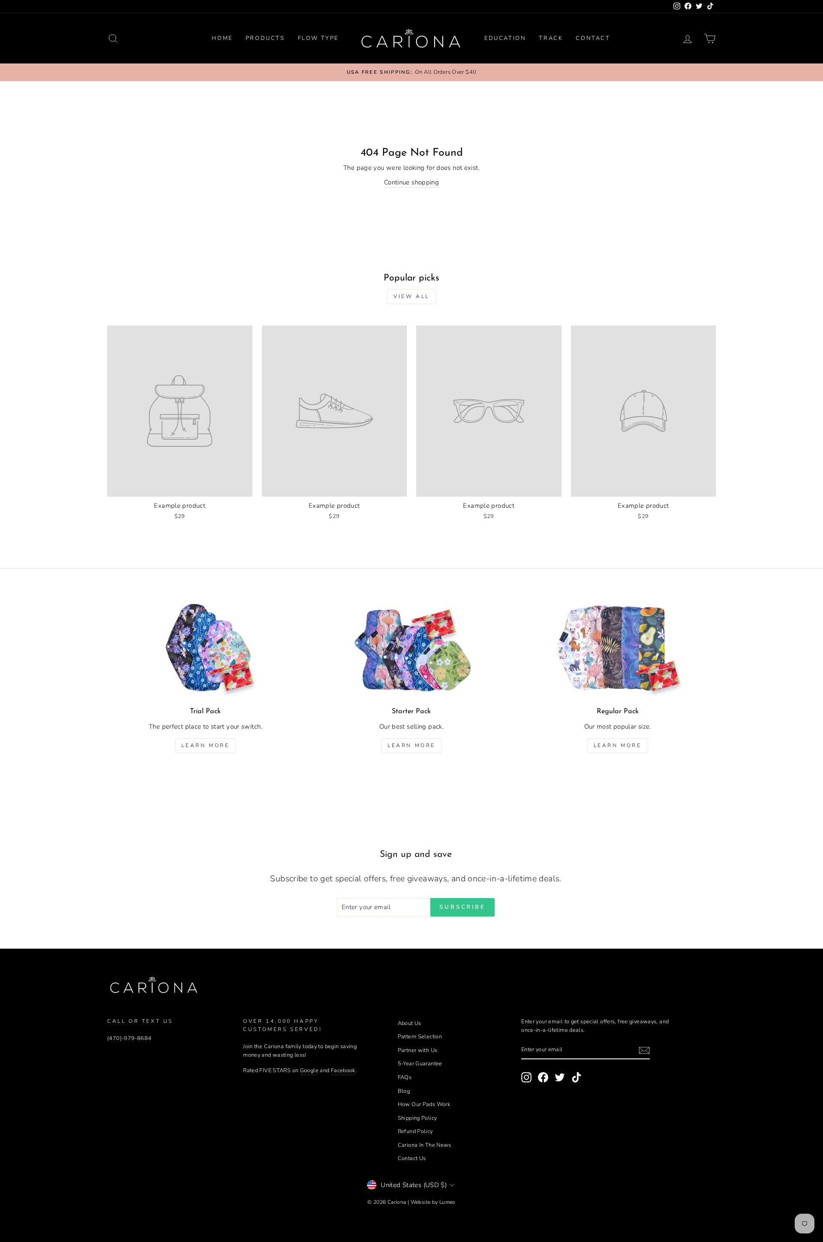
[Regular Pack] (617, 650)
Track (551, 38)
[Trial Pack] (205, 650)
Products (265, 38)
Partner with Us (418, 1050)
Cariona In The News (424, 1145)
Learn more (205, 745)
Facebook (343, 1070)
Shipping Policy (417, 1118)
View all (411, 296)
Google (309, 1070)
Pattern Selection (420, 1036)
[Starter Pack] (411, 650)
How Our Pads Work (424, 1104)
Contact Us (412, 1158)
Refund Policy (415, 1131)
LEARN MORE (618, 745)
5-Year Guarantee (420, 1063)
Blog (404, 1091)
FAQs (405, 1077)
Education (505, 38)
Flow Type (318, 38)
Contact (593, 38)
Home (222, 38)
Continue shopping (411, 182)
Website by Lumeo (433, 1202)
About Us (409, 1023)
